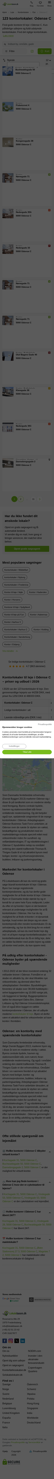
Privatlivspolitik (45, 724)
